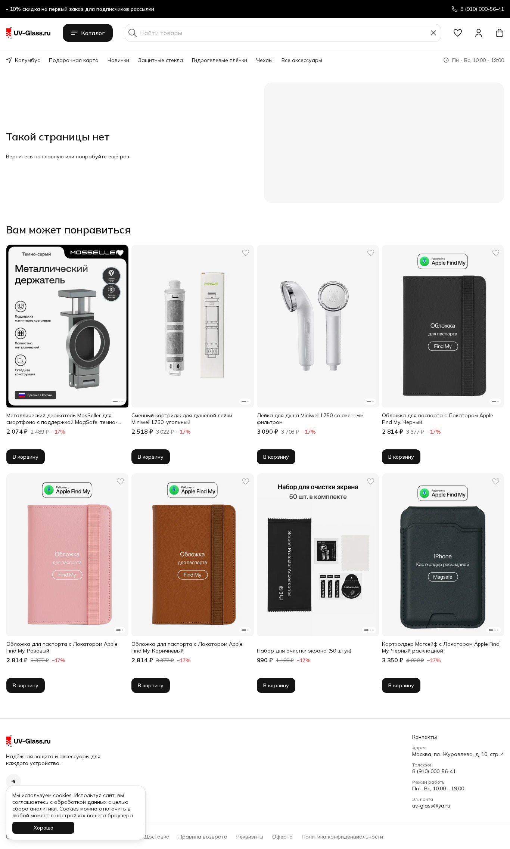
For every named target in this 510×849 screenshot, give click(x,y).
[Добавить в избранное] (120, 253)
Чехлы (264, 60)
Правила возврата (202, 836)
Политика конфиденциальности (342, 836)
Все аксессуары (302, 60)
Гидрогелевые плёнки (219, 60)
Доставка (157, 836)
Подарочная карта (74, 60)
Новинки (118, 60)
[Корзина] (499, 32)
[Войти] (478, 32)
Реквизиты (249, 836)
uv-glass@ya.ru (431, 805)
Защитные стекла (160, 60)
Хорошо (43, 827)
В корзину (25, 456)
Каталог (93, 33)
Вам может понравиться (68, 230)
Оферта (282, 836)
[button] (457, 32)
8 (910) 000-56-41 (434, 771)
